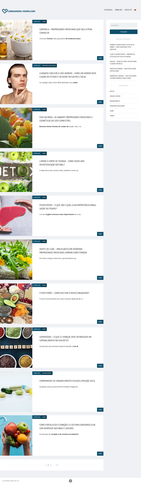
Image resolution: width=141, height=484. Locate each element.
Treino (112, 116)
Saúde (112, 111)
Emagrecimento (115, 101)
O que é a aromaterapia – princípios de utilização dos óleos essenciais (122, 55)
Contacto (128, 10)
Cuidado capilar (115, 96)
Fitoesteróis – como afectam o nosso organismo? (64, 293)
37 (57, 465)
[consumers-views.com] (18, 11)
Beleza (112, 91)
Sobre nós (118, 10)
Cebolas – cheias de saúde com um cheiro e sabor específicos (123, 62)
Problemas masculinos (117, 106)
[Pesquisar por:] (124, 25)
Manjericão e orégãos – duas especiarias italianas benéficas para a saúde (123, 77)
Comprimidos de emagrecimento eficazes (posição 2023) (67, 380)
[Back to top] (70, 480)
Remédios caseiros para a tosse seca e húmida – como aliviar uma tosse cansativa (122, 47)
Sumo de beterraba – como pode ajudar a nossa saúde (123, 69)
